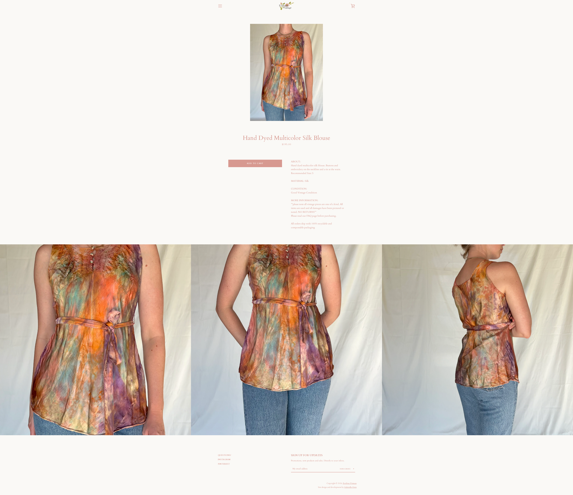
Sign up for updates (307, 455)
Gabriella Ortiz (350, 487)
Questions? (224, 455)
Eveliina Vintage (350, 483)
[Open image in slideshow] (286, 72)
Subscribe (345, 469)
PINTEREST (224, 464)
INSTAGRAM (224, 459)
